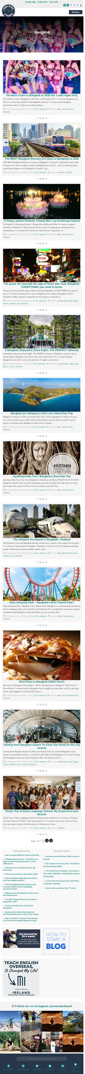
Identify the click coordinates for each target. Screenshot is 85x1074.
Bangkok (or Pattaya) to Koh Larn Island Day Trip (42, 413)
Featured (61, 172)
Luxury (12, 367)
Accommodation (63, 364)
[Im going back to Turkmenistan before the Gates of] (52, 1021)
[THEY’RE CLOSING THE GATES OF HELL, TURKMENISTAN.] (73, 1042)
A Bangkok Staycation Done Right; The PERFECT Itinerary (42, 350)
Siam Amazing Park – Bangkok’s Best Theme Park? (41, 602)
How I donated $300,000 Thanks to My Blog (22, 855)
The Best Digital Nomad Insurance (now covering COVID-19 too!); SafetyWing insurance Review (19, 887)
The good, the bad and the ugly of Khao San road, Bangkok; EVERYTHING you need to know (42, 285)
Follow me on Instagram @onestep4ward (43, 1006)
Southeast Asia (67, 109)
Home (37, 39)
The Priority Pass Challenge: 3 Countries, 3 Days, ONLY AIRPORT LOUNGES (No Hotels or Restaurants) (61, 873)
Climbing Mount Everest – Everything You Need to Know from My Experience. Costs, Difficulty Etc (20, 861)
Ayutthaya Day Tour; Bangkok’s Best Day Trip (42, 476)
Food (64, 695)
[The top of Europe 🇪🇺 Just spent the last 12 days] (10, 1021)
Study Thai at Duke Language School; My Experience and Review (41, 813)
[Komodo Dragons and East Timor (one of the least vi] (10, 1042)
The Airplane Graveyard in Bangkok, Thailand (41, 539)
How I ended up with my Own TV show (60, 888)
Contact (62, 1069)
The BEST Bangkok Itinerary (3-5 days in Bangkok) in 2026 (42, 158)
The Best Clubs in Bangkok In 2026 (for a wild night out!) (42, 95)
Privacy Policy (75, 1069)
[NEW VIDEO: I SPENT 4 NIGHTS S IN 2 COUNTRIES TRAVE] (31, 1021)
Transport (32, 764)
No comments (40, 109)
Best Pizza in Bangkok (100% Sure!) (41, 681)
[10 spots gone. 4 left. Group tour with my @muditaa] (73, 1021)
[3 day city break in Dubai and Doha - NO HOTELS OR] (52, 1042)
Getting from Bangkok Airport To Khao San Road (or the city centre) (41, 746)
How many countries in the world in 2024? (21, 874)
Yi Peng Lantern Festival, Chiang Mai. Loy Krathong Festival (42, 220)
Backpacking (62, 301)
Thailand (6, 112)
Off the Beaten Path (69, 553)
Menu (77, 12)
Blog (59, 109)
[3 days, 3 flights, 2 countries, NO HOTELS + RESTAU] (31, 1042)
